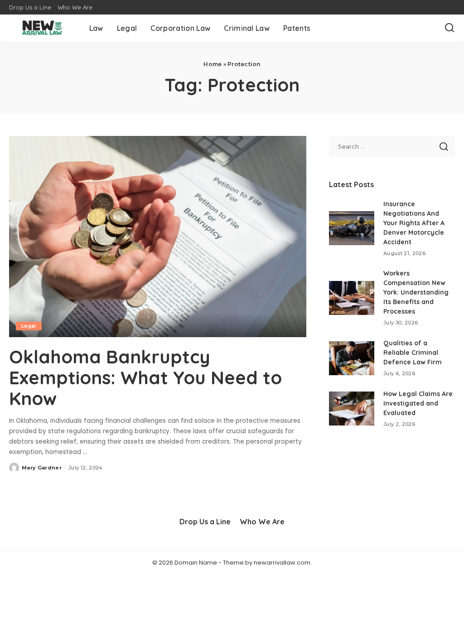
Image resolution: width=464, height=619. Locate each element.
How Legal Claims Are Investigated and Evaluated (418, 403)
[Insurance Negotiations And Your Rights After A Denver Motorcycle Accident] (351, 228)
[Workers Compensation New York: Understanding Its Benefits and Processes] (351, 298)
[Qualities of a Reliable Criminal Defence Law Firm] (351, 358)
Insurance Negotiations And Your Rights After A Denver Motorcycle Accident (414, 223)
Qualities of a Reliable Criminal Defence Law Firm (412, 352)
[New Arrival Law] (42, 28)
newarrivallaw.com (282, 562)
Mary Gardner (42, 467)
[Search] (449, 28)
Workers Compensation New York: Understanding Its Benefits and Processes (416, 292)
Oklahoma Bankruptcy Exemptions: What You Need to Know (145, 377)
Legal (28, 326)
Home (212, 64)
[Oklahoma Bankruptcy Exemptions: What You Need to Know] (157, 236)
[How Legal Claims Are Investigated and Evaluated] (351, 409)
